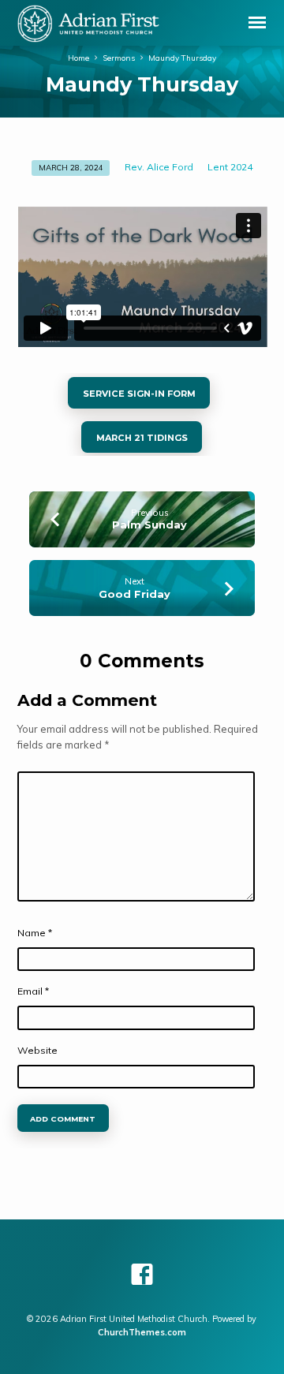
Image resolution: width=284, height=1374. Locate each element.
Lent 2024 (229, 167)
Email (33, 991)
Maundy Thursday (182, 57)
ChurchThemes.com (142, 1332)
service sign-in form (138, 393)
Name (34, 933)
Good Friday (134, 594)
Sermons (119, 57)
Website (37, 1050)
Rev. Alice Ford (159, 167)
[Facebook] (142, 1274)
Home (78, 57)
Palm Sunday (149, 525)
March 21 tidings (142, 437)
